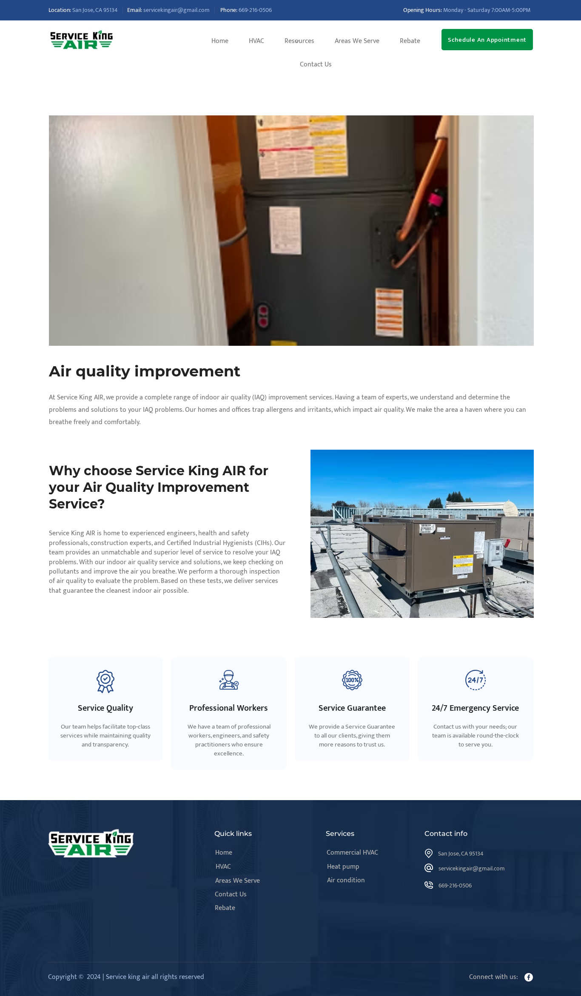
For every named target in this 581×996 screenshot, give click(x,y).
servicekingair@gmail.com (176, 10)
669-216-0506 (255, 10)
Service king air (128, 977)
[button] (299, 41)
